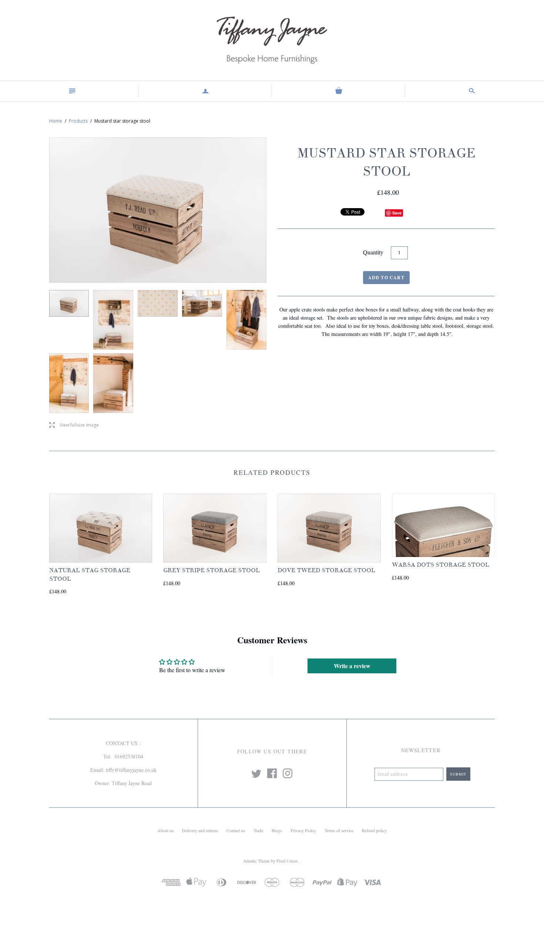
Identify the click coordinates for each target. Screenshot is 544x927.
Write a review (352, 665)
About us (165, 830)
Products (78, 121)
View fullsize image (74, 425)
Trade (258, 830)
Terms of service (339, 830)
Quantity (373, 252)
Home (55, 121)
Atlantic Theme (256, 861)
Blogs (277, 830)
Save (397, 213)
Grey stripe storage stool (211, 570)
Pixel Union (287, 861)
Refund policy (374, 830)
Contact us (235, 830)
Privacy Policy (303, 830)
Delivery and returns (200, 830)
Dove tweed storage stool (326, 570)
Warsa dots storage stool (440, 564)
